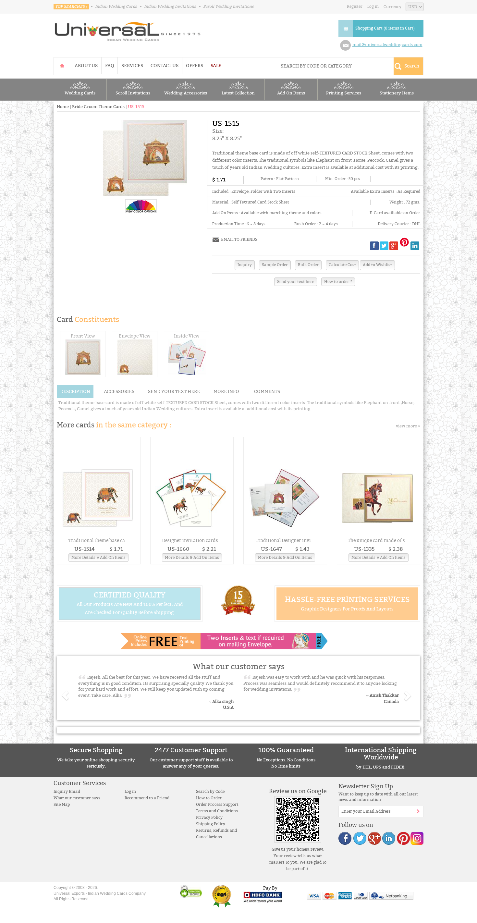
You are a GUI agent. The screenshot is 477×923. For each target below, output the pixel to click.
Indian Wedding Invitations (170, 6)
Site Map (62, 804)
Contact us (164, 65)
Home (63, 106)
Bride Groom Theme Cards (98, 106)
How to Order (209, 798)
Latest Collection (238, 93)
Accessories (119, 391)
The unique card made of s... (378, 540)
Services (132, 65)
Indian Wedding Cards (116, 6)
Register (354, 6)
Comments (267, 391)
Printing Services (343, 93)
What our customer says (77, 798)
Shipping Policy (210, 824)
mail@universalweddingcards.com (387, 44)
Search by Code (210, 791)
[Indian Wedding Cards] (128, 29)
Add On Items (291, 93)
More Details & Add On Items (98, 557)
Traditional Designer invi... (285, 540)
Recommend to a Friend (147, 798)
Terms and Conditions (217, 811)
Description (75, 391)
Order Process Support (217, 804)
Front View (83, 336)
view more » (408, 426)
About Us (86, 65)
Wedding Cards (80, 93)
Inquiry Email (67, 791)
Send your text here (295, 281)
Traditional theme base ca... (98, 540)
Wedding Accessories (185, 93)
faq (109, 65)
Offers (194, 65)
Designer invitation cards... (192, 540)
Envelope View (135, 336)
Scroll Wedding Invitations (228, 6)
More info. (227, 391)
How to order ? (338, 281)
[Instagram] (416, 838)
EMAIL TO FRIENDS (239, 239)
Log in (373, 6)
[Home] (62, 65)
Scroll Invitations (133, 93)
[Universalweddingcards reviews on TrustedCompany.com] (221, 896)
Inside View (187, 336)
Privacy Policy (209, 817)
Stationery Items (397, 93)
